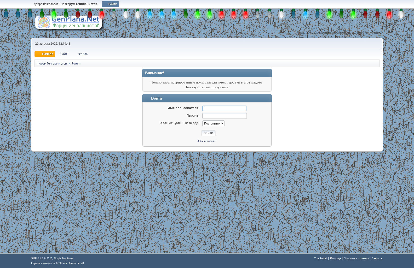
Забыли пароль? (206, 141)
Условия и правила (356, 258)
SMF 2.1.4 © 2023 (41, 258)
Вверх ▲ (377, 258)
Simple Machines (63, 258)
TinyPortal (320, 258)
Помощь (335, 258)
